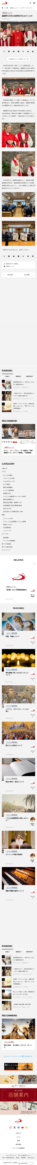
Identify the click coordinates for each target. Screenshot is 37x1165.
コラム (4, 471)
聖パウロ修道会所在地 (8, 1157)
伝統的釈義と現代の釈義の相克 (12, 505)
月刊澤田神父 (7, 527)
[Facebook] (18, 1127)
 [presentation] (34, 563)
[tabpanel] (18, 439)
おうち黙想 (25, 411)
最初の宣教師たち (8, 499)
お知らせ (4, 468)
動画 (3, 515)
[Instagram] (10, 1127)
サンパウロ (5, 534)
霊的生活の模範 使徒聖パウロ (12, 502)
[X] (14, 1127)
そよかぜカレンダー (27, 398)
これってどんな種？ (9, 478)
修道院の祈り (25, 387)
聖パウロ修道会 (14, 263)
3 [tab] (20, 442)
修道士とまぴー (8, 524)
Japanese (24, 1163)
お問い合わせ (31, 1157)
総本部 (17, 1157)
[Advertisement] (18, 299)
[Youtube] (22, 1127)
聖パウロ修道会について (24, 1155)
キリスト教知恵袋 (8, 490)
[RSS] (26, 1127)
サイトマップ (6, 550)
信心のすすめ (7, 508)
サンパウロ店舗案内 (9, 540)
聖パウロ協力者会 (7, 547)
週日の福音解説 (8, 487)
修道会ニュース (10, 266)
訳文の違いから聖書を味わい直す (13, 511)
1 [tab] (16, 442)
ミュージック (7, 530)
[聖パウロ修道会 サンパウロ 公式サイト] (5, 3)
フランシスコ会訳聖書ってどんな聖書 (14, 521)
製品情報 (6, 537)
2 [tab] (18, 442)
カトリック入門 (8, 518)
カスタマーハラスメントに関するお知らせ (18, 1056)
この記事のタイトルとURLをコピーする (18, 59)
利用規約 (23, 1157)
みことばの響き (8, 475)
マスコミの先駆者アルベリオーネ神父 (14, 496)
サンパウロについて (11, 1155)
